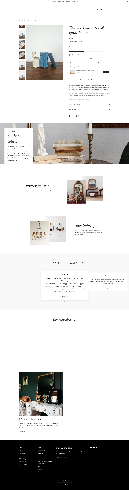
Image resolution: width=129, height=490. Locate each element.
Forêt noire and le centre (76, 50)
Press (39, 475)
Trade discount (41, 456)
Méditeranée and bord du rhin (94, 50)
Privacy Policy (22, 456)
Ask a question (72, 109)
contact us (22, 431)
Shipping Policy (23, 464)
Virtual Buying (41, 450)
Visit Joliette (22, 453)
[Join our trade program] (41, 394)
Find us (39, 472)
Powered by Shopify (64, 484)
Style (70, 47)
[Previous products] (105, 67)
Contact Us (21, 450)
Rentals (39, 466)
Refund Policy (22, 459)
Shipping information (74, 104)
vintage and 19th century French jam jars (85, 70)
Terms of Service (23, 461)
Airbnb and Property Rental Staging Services (45, 462)
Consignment (41, 459)
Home (20, 21)
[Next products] (108, 67)
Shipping (71, 41)
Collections (40, 453)
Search (20, 447)
